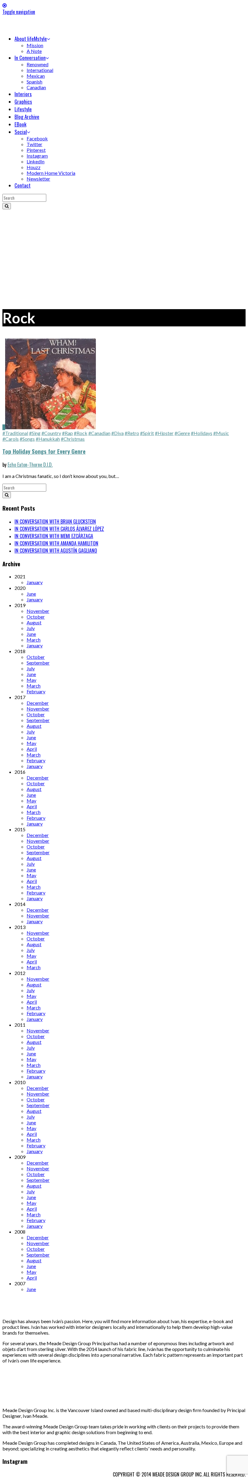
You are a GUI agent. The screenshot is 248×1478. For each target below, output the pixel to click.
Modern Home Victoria (51, 173)
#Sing (35, 433)
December (38, 703)
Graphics (23, 101)
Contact (23, 185)
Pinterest (36, 150)
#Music (221, 433)
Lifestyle (23, 109)
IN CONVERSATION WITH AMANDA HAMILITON (56, 543)
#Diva (117, 433)
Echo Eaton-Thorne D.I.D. (30, 464)
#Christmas (73, 439)
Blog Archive (27, 116)
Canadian (36, 87)
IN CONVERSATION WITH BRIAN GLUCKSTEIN (55, 521)
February (36, 691)
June (31, 594)
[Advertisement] (124, 254)
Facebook (37, 138)
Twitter (34, 144)
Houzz (34, 167)
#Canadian (99, 433)
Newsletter (38, 178)
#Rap (67, 433)
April (32, 749)
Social (21, 132)
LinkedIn (35, 161)
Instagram (37, 156)
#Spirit (147, 433)
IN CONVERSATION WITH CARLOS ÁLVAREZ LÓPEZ (59, 528)
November (38, 611)
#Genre (182, 433)
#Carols (10, 439)
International (40, 70)
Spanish (34, 81)
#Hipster (164, 433)
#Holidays (201, 433)
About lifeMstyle (31, 38)
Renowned (37, 64)
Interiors (23, 94)
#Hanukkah (48, 439)
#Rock (80, 433)
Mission (35, 45)
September (38, 662)
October (36, 617)
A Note (34, 51)
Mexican (36, 76)
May (31, 680)
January (35, 582)
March (34, 640)
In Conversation (30, 57)
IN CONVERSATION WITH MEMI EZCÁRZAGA (54, 536)
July (31, 628)
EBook (20, 124)
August (34, 622)
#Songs (27, 439)
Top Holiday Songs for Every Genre (44, 451)
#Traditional (15, 433)
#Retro (132, 433)
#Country (51, 433)
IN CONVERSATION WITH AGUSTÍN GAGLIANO (56, 550)
